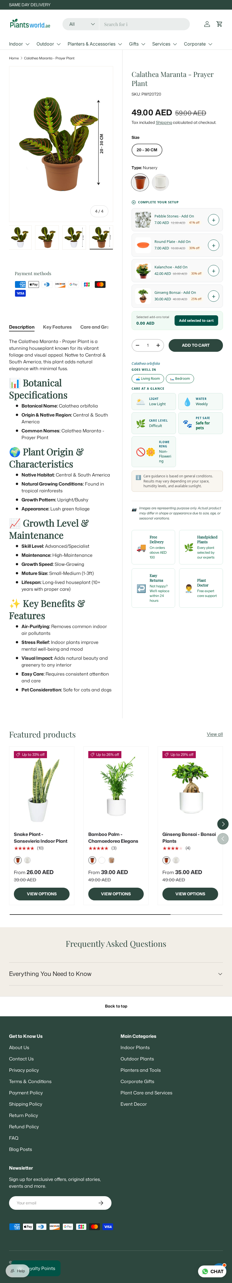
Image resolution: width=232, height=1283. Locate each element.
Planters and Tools (141, 1070)
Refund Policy (24, 1127)
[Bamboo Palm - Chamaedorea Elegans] (116, 788)
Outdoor (45, 44)
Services (161, 44)
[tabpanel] (61, 515)
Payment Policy (26, 1093)
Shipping (164, 122)
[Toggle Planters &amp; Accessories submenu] (120, 44)
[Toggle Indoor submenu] (27, 44)
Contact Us (21, 1059)
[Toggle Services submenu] (174, 44)
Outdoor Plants (137, 1059)
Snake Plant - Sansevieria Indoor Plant (40, 837)
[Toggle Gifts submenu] (143, 44)
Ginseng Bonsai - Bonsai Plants (189, 837)
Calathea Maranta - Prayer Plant (49, 58)
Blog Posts (20, 1149)
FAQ (13, 1138)
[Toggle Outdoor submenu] (58, 44)
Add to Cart (196, 345)
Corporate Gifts (137, 1081)
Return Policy (23, 1115)
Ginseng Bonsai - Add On (175, 292)
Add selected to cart (196, 320)
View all (215, 734)
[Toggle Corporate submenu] (210, 44)
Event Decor (134, 1104)
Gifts (134, 44)
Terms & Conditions (30, 1081)
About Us (19, 1047)
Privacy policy (24, 1070)
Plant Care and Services (146, 1093)
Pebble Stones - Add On (174, 216)
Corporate (195, 44)
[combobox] (126, 24)
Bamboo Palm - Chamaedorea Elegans (113, 837)
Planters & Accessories (91, 44)
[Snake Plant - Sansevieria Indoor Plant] (42, 788)
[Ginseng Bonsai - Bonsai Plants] (190, 788)
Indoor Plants (135, 1047)
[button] (219, 24)
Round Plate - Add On (172, 241)
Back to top (116, 1006)
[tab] (22, 326)
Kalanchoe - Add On (171, 267)
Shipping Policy (25, 1104)
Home (14, 58)
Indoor (16, 44)
